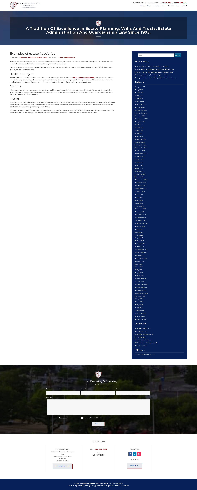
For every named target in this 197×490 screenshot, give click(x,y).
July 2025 (139, 124)
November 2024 (141, 148)
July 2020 (139, 299)
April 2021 (139, 273)
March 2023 (140, 206)
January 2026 (140, 107)
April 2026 (139, 98)
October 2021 (140, 255)
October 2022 (140, 220)
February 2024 (141, 174)
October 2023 (140, 185)
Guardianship (140, 337)
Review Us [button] (134, 465)
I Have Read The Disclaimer (92, 418)
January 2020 (140, 316)
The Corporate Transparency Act (147, 343)
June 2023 (139, 197)
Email (83, 389)
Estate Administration (67, 57)
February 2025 (141, 139)
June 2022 (139, 232)
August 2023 (140, 191)
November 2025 (141, 113)
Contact (184, 6)
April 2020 (139, 307)
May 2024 (139, 165)
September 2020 (142, 293)
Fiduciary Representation (144, 334)
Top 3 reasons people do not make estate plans (152, 66)
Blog (177, 6)
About (149, 6)
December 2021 (141, 249)
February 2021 (141, 278)
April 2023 (139, 203)
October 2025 (140, 116)
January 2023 (140, 212)
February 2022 (141, 244)
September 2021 (141, 258)
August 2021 (140, 261)
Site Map (80, 486)
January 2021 (140, 281)
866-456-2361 (181, 3)
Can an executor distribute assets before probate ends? (155, 72)
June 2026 (139, 93)
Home (142, 6)
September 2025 (142, 119)
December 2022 (141, 214)
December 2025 (141, 110)
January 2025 (140, 142)
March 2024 (140, 171)
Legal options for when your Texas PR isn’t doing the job (155, 69)
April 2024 (139, 168)
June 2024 (139, 162)
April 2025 (139, 133)
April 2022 (139, 238)
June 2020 (139, 302)
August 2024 (140, 156)
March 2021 (140, 276)
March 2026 (140, 101)
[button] (195, 478)
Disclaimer (63, 418)
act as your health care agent (83, 77)
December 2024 (141, 145)
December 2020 (141, 284)
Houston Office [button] (62, 466)
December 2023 (141, 180)
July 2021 (139, 264)
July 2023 (139, 194)
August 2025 (140, 122)
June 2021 (139, 267)
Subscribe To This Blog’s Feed (145, 355)
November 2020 (141, 287)
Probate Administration (144, 340)
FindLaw (126, 486)
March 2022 (140, 241)
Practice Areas (159, 6)
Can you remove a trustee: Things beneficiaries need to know (156, 78)
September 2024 (142, 153)
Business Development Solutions (108, 486)
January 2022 (140, 246)
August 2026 (140, 87)
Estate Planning (141, 331)
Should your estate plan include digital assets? (151, 75)
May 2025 (139, 130)
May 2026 (139, 95)
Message (49, 397)
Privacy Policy (90, 486)
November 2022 (141, 217)
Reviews (171, 6)
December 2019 (141, 319)
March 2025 (140, 136)
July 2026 (139, 90)
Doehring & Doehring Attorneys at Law (33, 57)
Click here (167, 3)
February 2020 (141, 313)
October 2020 (141, 290)
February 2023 (141, 209)
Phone (118, 389)
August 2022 (140, 226)
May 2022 (139, 235)
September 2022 (142, 223)
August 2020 (140, 296)
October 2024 (141, 151)
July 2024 (139, 159)
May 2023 (139, 200)
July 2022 (139, 229)
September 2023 (142, 188)
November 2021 (141, 252)
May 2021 (139, 270)
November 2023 (141, 183)
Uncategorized (141, 346)
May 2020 (139, 305)
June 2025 (139, 127)
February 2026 (141, 104)
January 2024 (140, 177)
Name (48, 389)
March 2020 (140, 310)
